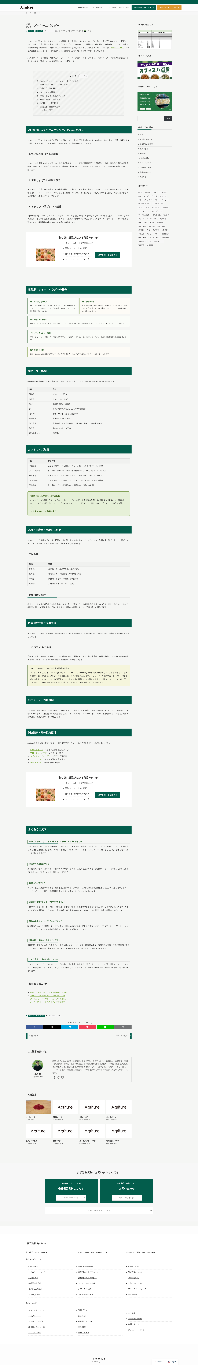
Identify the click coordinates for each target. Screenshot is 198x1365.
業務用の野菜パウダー (87, 1278)
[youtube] (99, 1359)
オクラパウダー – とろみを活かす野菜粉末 (47, 1002)
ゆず (139, 196)
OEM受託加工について (37, 1267)
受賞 (148, 230)
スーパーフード (158, 204)
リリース (141, 219)
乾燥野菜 (163, 219)
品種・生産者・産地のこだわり (53, 96)
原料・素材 (161, 226)
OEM (140, 192)
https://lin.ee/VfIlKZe (99, 1252)
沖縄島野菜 (165, 237)
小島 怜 (37, 1074)
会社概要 (131, 1313)
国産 (56, 31)
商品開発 (156, 230)
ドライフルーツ (143, 207)
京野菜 (152, 222)
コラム (157, 200)
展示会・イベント (153, 234)
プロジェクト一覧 (35, 1321)
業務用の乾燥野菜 (85, 1267)
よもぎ (146, 196)
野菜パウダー (39, 31)
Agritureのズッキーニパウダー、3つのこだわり (59, 81)
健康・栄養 (142, 226)
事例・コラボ (142, 222)
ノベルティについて (36, 1272)
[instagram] (62, 1077)
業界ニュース (142, 237)
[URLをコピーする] (123, 1027)
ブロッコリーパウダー (39, 753)
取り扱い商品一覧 (146, 139)
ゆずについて (133, 1278)
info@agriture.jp (148, 1252)
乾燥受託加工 (145, 153)
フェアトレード (143, 211)
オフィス (163, 196)
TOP (141, 135)
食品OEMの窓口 (37, 763)
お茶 (154, 192)
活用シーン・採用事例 (49, 103)
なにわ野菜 (162, 192)
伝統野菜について (135, 1272)
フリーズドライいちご (137, 1289)
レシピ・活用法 (152, 219)
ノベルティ (155, 207)
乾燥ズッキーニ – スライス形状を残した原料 (48, 992)
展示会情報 (132, 1295)
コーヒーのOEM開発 (86, 1283)
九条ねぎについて (135, 1283)
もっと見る (83, 76)
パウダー (30, 31)
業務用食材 (165, 234)
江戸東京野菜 (154, 237)
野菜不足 (141, 245)
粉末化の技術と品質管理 (50, 99)
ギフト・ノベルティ (145, 200)
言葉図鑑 (82, 1327)
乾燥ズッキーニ (117, 48)
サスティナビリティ (36, 1310)
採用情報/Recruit (135, 1319)
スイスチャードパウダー (40, 756)
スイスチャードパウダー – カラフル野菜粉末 (48, 999)
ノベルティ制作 (145, 167)
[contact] (104, 1359)
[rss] (102, 1359)
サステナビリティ (144, 204)
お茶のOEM (145, 158)
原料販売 (141, 230)
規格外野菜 (142, 241)
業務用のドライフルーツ (88, 1272)
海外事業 (143, 177)
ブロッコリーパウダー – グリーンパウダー (47, 996)
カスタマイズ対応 (47, 92)
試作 (150, 241)
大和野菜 (165, 230)
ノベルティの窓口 (85, 1295)
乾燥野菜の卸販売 (146, 144)
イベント (154, 196)
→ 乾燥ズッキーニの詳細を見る (43, 511)
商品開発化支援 (34, 1283)
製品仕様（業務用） (48, 88)
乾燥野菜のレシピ (85, 1321)
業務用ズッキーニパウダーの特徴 (54, 84)
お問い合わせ (133, 1324)
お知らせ (148, 192)
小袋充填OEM (34, 1295)
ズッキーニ (50, 31)
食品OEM (150, 245)
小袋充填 (141, 234)
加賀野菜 (152, 226)
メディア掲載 (156, 215)
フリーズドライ (157, 211)
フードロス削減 (143, 215)
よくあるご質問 (46, 110)
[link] (54, 1077)
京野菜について (134, 1267)
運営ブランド (83, 1310)
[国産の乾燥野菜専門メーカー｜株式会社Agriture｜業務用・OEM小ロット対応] (26, 7)
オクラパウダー (36, 759)
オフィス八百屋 (145, 163)
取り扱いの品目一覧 (36, 1327)
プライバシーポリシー (137, 1330)
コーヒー (165, 200)
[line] (96, 1359)
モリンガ (166, 215)
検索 (168, 118)
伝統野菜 (160, 222)
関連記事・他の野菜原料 (50, 107)
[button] (34, 1027)
